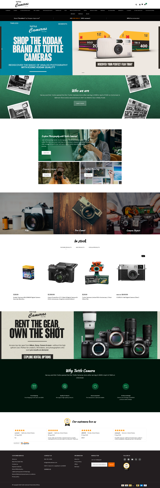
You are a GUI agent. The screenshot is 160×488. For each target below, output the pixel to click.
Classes (129, 10)
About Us (76, 459)
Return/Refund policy (17, 469)
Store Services (138, 10)
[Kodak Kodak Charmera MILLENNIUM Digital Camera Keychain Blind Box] (28, 272)
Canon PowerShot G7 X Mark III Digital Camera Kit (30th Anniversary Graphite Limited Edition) (63, 298)
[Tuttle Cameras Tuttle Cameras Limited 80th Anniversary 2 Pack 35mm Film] (97, 272)
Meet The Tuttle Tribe (17, 461)
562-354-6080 (48, 459)
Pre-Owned (37, 10)
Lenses (15, 10)
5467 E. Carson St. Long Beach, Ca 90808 (55, 466)
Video (85, 10)
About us (14, 459)
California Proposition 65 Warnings (21, 471)
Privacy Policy (78, 461)
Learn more (80, 103)
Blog (87, 14)
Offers (76, 464)
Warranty (120, 10)
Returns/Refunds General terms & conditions (23, 474)
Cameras (8, 10)
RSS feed (76, 466)
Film (65, 10)
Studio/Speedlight (25, 10)
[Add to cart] (15, 304)
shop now (46, 175)
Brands (73, 14)
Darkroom (58, 10)
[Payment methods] (122, 485)
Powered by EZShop (35, 485)
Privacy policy (15, 476)
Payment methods (16, 466)
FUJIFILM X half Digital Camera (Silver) (128, 297)
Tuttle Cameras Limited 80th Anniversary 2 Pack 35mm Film (97, 298)
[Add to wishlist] (18, 304)
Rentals (80, 14)
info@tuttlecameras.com (50, 462)
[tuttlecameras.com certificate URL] (80, 443)
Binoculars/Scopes (75, 10)
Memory (103, 10)
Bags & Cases (93, 10)
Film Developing (150, 10)
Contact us (15, 464)
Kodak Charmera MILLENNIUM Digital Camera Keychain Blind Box (26, 298)
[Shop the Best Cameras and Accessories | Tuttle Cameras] (21, 4)
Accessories (111, 10)
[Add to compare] (22, 304)
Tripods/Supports (47, 10)
